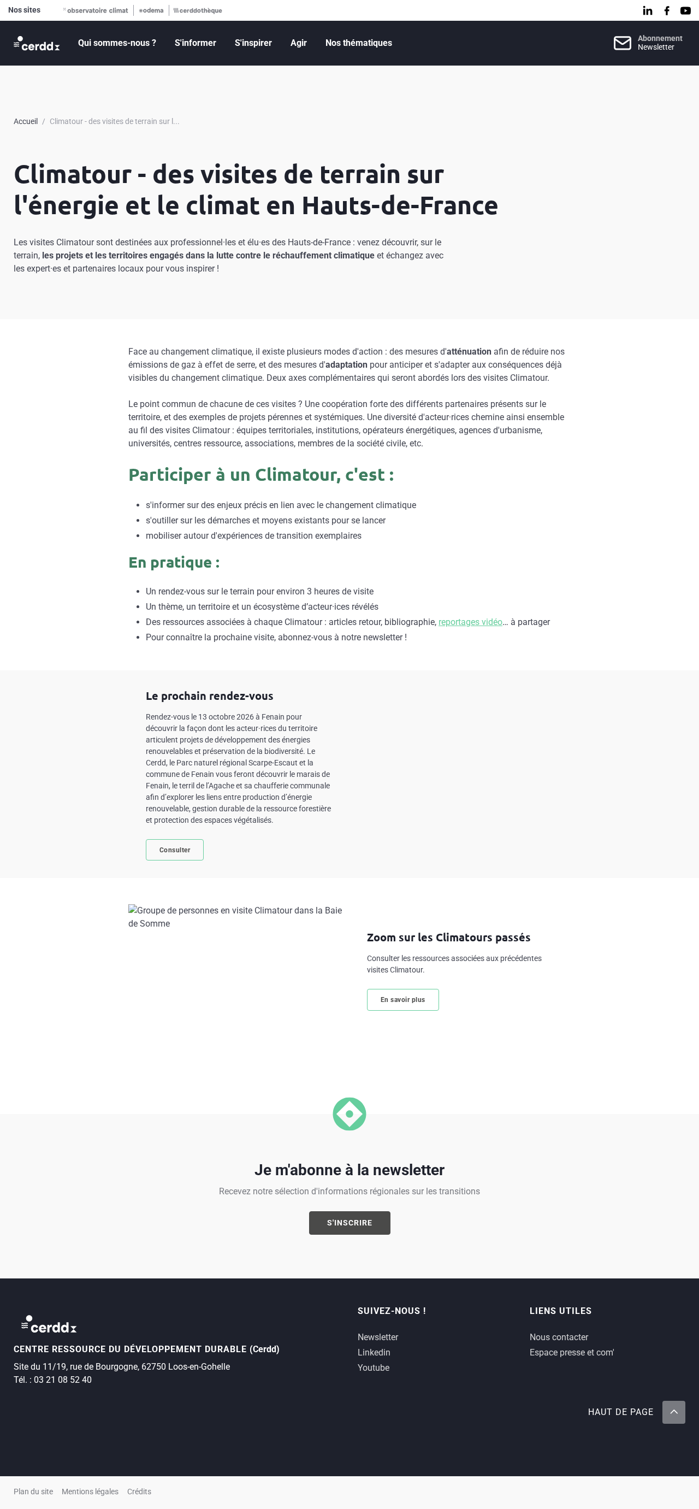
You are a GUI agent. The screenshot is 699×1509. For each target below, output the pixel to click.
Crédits (139, 1491)
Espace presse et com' (572, 1352)
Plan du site (33, 1491)
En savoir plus (403, 1000)
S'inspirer (253, 43)
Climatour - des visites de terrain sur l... (115, 121)
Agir (299, 43)
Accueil (26, 121)
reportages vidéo (470, 622)
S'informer (195, 43)
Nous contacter (559, 1337)
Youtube (373, 1368)
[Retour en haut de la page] (673, 1412)
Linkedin (374, 1352)
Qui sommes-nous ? (117, 43)
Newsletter (378, 1337)
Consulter (175, 850)
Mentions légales (90, 1491)
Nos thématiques (358, 43)
